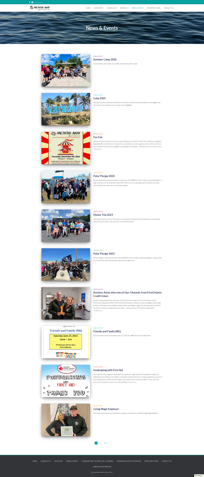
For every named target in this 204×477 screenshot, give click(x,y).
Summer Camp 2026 (104, 59)
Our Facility (112, 8)
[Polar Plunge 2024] (65, 187)
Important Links (153, 8)
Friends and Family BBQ (107, 331)
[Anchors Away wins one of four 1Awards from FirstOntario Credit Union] (65, 303)
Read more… (98, 149)
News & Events (138, 8)
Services (124, 8)
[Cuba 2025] (65, 109)
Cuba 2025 (99, 98)
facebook (29, 2)
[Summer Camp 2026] (65, 70)
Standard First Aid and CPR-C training (97, 461)
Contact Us (168, 8)
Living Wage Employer (106, 408)
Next (105, 443)
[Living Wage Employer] (65, 420)
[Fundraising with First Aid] (65, 381)
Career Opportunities (102, 467)
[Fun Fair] (65, 148)
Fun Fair (98, 137)
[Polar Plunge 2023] (65, 264)
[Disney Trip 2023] (65, 225)
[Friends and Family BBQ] (65, 342)
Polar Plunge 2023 (104, 253)
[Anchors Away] (40, 8)
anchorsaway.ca (38, 2)
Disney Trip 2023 (103, 214)
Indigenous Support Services (129, 461)
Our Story (98, 8)
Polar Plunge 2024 (104, 176)
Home (88, 8)
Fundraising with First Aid (108, 370)
